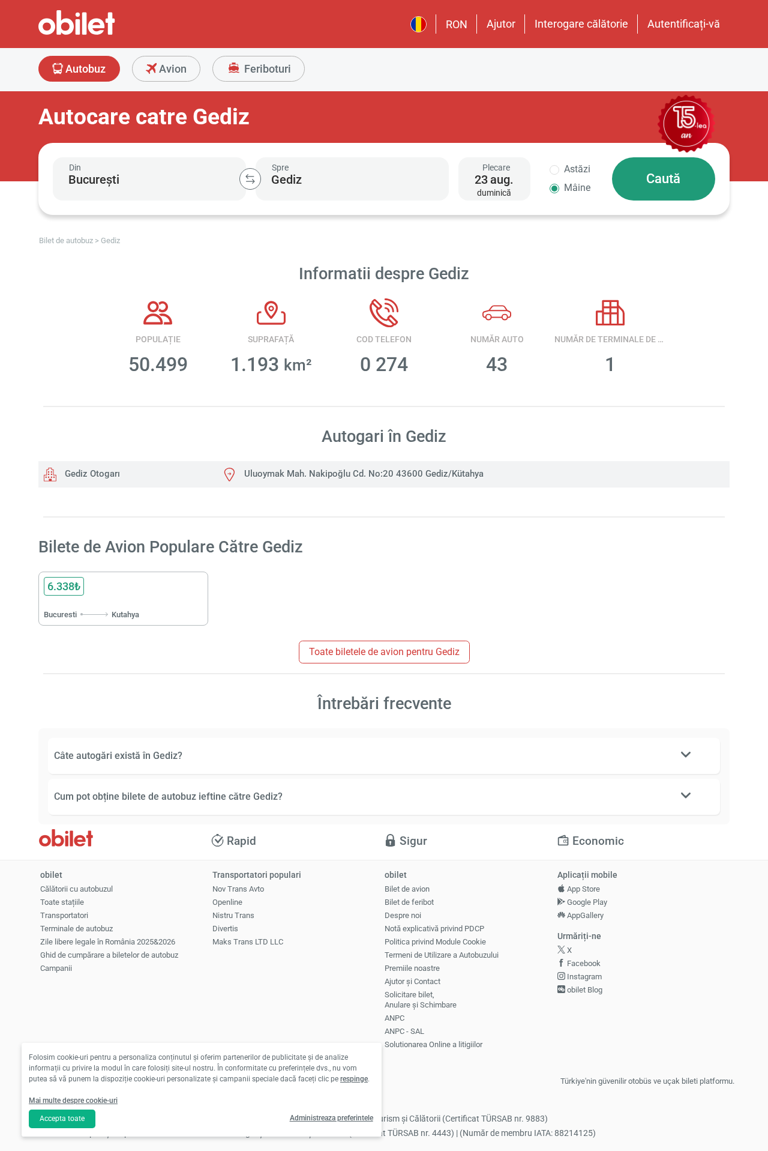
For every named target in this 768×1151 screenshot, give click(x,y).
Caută (663, 178)
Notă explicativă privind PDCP (434, 928)
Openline (227, 902)
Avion (172, 68)
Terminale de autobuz (76, 928)
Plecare (496, 167)
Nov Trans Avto (238, 888)
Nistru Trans (233, 915)
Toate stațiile (62, 902)
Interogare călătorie (581, 23)
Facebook (583, 963)
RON (456, 24)
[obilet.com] (105, 33)
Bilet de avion (407, 888)
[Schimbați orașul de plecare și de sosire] (250, 179)
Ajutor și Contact (412, 981)
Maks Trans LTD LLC (247, 941)
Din (75, 167)
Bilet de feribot (409, 902)
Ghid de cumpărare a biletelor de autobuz (109, 954)
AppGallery (584, 915)
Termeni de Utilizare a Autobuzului (442, 954)
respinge (354, 1079)
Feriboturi (266, 68)
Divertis (225, 928)
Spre (280, 167)
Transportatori (64, 915)
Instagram (583, 976)
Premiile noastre (412, 968)
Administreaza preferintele (331, 1118)
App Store (582, 888)
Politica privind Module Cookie (435, 941)
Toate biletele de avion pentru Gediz (384, 651)
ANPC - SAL (404, 1031)
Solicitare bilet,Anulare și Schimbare (421, 999)
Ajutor (501, 23)
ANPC (394, 1018)
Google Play (586, 902)
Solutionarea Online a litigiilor (433, 1044)
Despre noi (403, 915)
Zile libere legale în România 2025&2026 (107, 941)
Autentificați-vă (683, 23)
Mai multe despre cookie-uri (73, 1100)
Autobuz (84, 68)
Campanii (56, 968)
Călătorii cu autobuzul (76, 888)
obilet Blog (583, 989)
